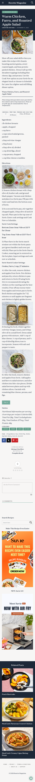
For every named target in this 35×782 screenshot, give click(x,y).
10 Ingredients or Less (10, 12)
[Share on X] (9, 440)
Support (22, 766)
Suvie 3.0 (20, 436)
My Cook (27, 428)
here (9, 103)
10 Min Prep (21, 434)
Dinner (13, 428)
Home (5, 764)
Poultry (9, 436)
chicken (28, 434)
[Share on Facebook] (4, 440)
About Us (14, 766)
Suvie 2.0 (14, 436)
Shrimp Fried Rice (17, 449)
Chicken (5, 428)
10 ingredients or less (12, 434)
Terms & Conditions (24, 764)
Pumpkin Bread (17, 453)
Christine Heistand (8, 27)
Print (5, 402)
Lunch (20, 428)
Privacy (12, 764)
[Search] (32, 2)
